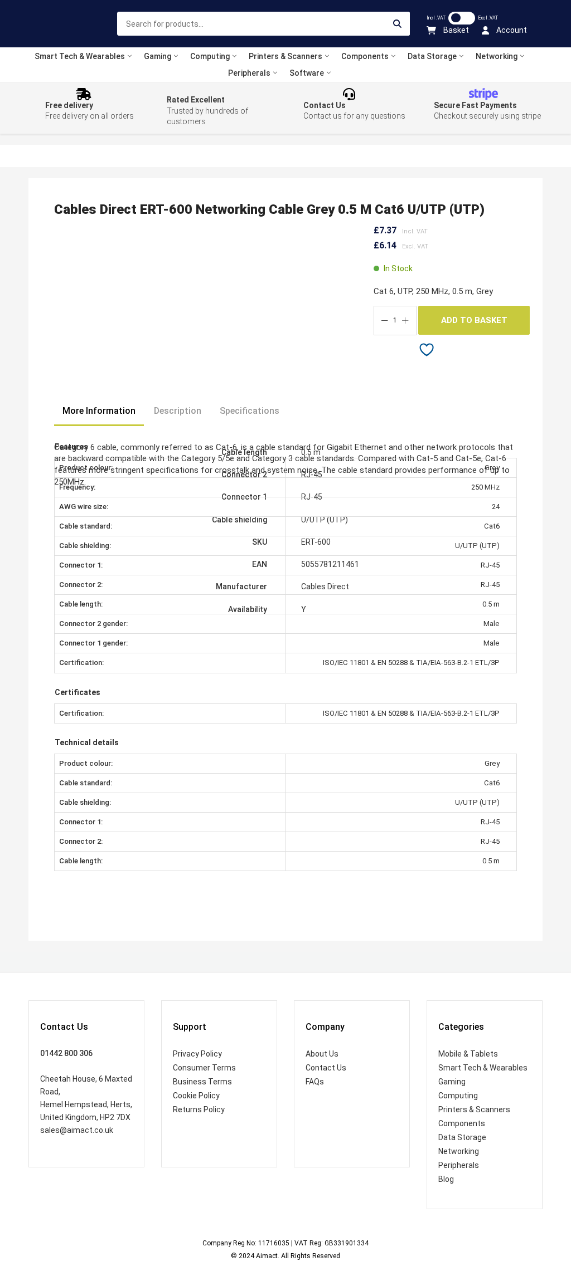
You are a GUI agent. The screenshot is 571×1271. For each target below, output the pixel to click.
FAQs (315, 1081)
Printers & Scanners (474, 1109)
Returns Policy (199, 1109)
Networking (458, 1151)
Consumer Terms (204, 1067)
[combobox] (263, 24)
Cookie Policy (196, 1095)
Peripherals (458, 1165)
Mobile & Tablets (468, 1053)
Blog (446, 1179)
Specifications (249, 410)
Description (177, 410)
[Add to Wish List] (427, 349)
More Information (99, 410)
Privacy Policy (197, 1053)
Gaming (452, 1081)
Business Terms (202, 1081)
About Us (322, 1053)
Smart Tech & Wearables (483, 1067)
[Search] (397, 24)
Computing (458, 1095)
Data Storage (462, 1137)
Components (461, 1123)
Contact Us (326, 1067)
